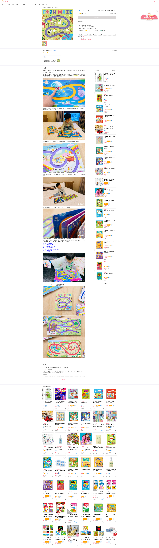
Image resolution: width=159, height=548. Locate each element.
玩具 (17, 4)
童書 (43, 4)
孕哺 (46, 4)
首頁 (5, 4)
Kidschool (81, 11)
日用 (28, 4)
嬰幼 (9, 4)
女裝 (32, 4)
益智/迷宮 (56, 7)
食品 (35, 4)
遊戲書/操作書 (50, 7)
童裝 (13, 4)
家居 (20, 4)
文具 (39, 4)
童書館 (44, 7)
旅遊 (24, 4)
